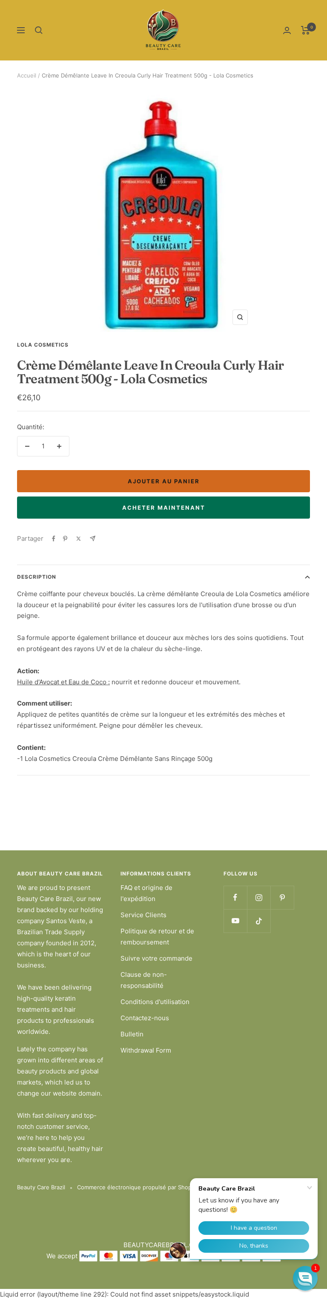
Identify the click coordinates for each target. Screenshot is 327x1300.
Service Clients (143, 915)
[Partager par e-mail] (92, 538)
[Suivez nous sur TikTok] (258, 921)
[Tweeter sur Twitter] (78, 539)
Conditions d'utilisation (154, 1002)
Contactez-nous (144, 1018)
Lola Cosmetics (43, 345)
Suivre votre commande (156, 958)
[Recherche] (39, 30)
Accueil (26, 75)
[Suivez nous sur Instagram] (258, 897)
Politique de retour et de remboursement (157, 936)
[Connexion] (287, 30)
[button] (305, 1278)
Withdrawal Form (145, 1050)
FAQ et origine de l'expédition (146, 893)
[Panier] (305, 30)
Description (36, 577)
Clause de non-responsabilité (143, 980)
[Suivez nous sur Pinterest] (282, 897)
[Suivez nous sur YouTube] (235, 921)
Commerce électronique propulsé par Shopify (137, 1187)
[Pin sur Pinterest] (65, 539)
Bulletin (131, 1034)
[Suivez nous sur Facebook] (235, 897)
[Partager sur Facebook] (53, 539)
